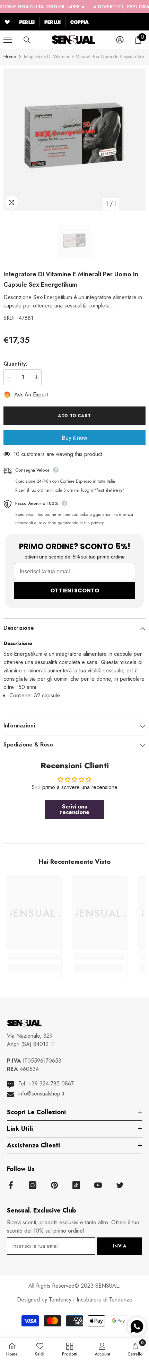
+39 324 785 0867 (51, 1084)
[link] (34, 956)
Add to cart (74, 415)
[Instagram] (32, 1185)
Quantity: (15, 364)
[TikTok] (76, 1185)
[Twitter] (120, 1185)
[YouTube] (98, 1185)
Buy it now (74, 438)
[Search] (27, 40)
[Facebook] (10, 1185)
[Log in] (119, 39)
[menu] (7, 40)
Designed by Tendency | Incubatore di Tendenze (74, 1300)
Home (9, 56)
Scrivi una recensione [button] (74, 809)
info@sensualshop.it (41, 1094)
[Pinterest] (54, 1185)
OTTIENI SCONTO (74, 590)
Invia (119, 1246)
